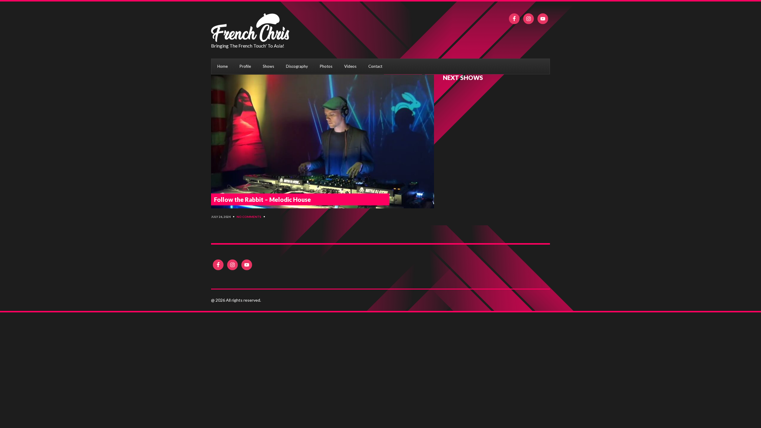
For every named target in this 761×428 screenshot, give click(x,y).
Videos (350, 66)
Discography (297, 66)
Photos (326, 66)
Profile (245, 66)
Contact (375, 66)
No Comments (249, 216)
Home (222, 66)
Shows (268, 66)
